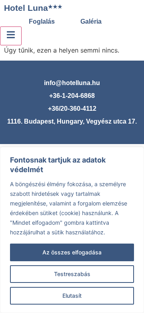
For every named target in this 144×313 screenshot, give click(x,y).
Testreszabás (72, 273)
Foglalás (42, 21)
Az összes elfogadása (72, 252)
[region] (72, 230)
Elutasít (72, 295)
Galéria (91, 21)
